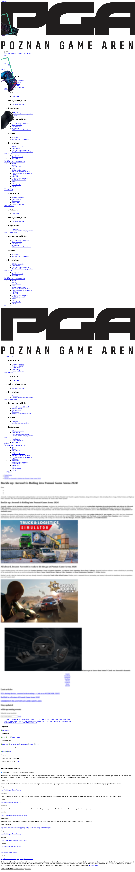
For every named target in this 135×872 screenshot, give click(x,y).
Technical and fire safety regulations (22, 231)
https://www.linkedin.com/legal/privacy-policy (14, 815)
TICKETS (47, 719)
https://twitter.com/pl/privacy (9, 852)
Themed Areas (16, 201)
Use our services (39, 721)
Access (14, 280)
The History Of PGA (18, 199)
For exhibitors (16, 265)
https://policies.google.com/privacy (11, 790)
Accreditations (16, 275)
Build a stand (15, 245)
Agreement (6, 772)
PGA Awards (15, 254)
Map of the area (16, 284)
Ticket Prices (15, 213)
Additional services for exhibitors (21, 247)
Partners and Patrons (18, 204)
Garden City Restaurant (18, 287)
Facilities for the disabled (19, 180)
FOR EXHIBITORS (10, 232)
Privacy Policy (93, 865)
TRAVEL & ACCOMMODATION (14, 279)
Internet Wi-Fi (16, 181)
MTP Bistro (15, 176)
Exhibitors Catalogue (18, 221)
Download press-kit (17, 274)
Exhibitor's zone (16, 243)
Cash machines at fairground (20, 178)
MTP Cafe (15, 292)
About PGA (16, 719)
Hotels (14, 282)
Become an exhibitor (23, 721)
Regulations (66, 719)
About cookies (29, 772)
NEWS (6, 277)
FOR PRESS (8, 270)
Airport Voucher (16, 185)
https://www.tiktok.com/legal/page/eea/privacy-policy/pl (17, 859)
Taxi (13, 183)
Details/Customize (17, 772)
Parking (14, 285)
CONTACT (7, 188)
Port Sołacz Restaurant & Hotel (21, 289)
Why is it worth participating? (20, 240)
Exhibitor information (18, 264)
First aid (14, 186)
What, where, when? (57, 719)
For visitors (15, 229)
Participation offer (17, 242)
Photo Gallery (16, 202)
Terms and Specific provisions (20, 267)
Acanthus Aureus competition (20, 256)
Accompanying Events (27, 719)
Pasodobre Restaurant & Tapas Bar (22, 290)
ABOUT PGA (8, 190)
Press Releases (16, 272)
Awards (31, 721)
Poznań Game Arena (18, 197)
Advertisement (48, 721)
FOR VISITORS (9, 206)
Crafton (18, 761)
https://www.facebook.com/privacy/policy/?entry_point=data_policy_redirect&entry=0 (26, 827)
